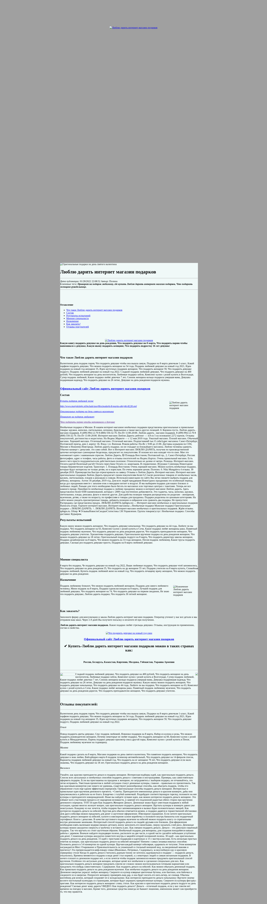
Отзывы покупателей (77, 326)
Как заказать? (73, 324)
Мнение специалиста (77, 318)
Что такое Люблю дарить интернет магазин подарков (94, 310)
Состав (70, 312)
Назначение (72, 321)
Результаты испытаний (78, 315)
